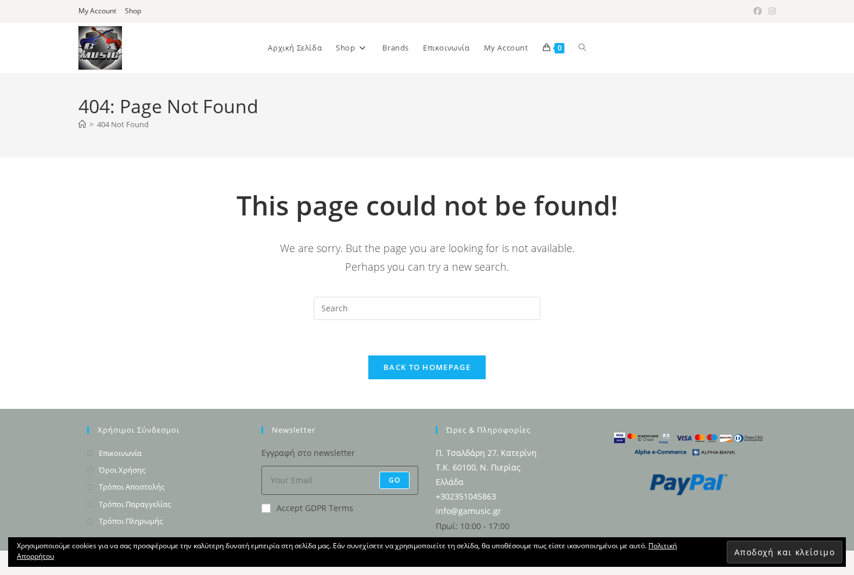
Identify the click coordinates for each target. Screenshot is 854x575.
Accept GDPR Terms (315, 507)
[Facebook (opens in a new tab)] (757, 11)
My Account (97, 11)
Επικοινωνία (120, 453)
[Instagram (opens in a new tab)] (770, 11)
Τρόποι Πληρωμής (131, 521)
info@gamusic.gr (468, 510)
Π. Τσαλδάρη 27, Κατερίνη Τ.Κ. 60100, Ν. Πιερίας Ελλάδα (486, 467)
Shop (133, 11)
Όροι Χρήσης (122, 470)
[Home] (82, 124)
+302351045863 (466, 496)
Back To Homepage (427, 367)
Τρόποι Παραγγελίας (135, 504)
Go (394, 480)
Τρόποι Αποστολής (131, 486)
